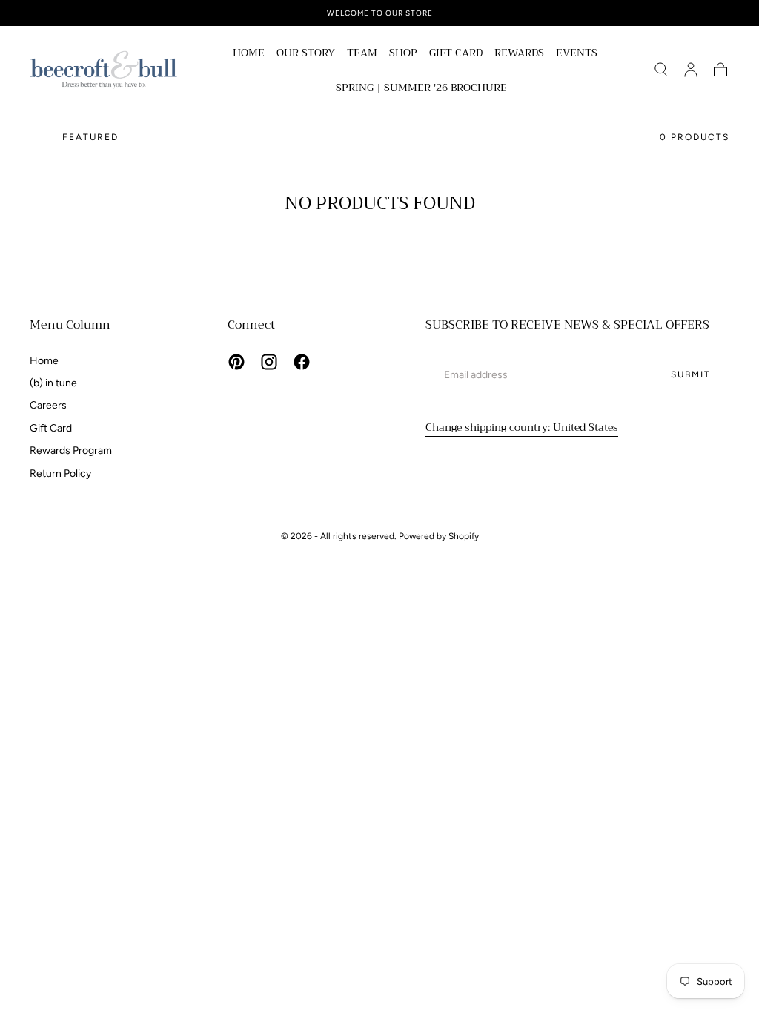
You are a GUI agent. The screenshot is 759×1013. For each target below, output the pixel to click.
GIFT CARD (456, 54)
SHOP (403, 54)
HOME (249, 54)
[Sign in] (691, 70)
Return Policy (60, 473)
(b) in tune (53, 383)
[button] (661, 70)
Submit (691, 374)
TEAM (362, 54)
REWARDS (519, 54)
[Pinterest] (236, 362)
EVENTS (576, 54)
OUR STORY (305, 54)
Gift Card (51, 428)
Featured (90, 137)
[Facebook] (301, 362)
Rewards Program (71, 450)
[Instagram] (269, 362)
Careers (48, 405)
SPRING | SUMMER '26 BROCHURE (421, 89)
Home (44, 360)
